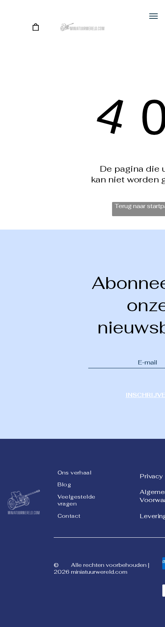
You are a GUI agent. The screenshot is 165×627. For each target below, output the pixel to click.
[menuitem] (85, 472)
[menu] (153, 16)
